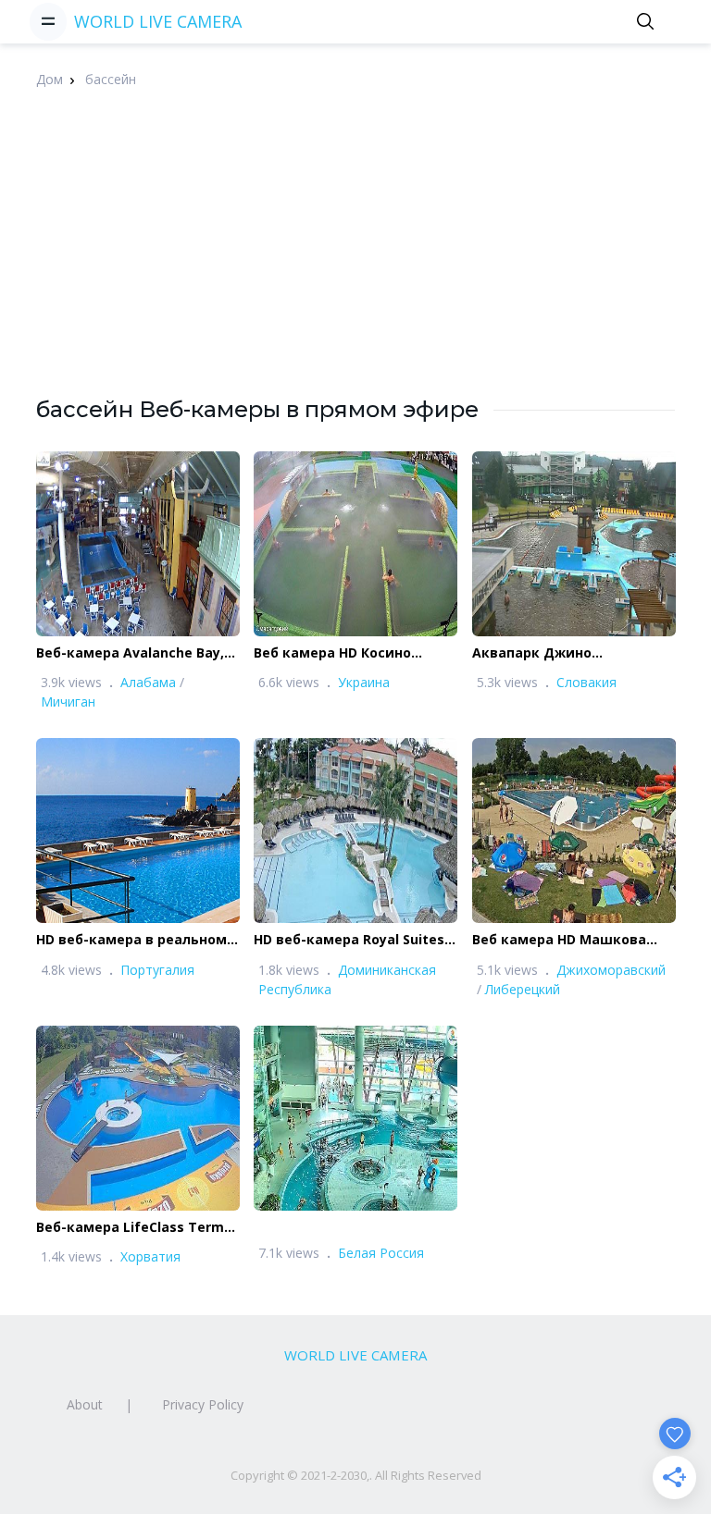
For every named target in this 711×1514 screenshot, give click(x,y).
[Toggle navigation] (48, 21)
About (85, 1404)
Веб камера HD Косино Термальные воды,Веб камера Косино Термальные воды (354, 653)
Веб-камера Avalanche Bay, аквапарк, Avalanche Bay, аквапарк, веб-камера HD (130, 653)
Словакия (586, 682)
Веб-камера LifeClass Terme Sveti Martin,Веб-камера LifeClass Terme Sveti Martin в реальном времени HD (134, 1227)
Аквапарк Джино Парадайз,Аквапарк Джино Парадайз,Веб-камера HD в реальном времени (568, 653)
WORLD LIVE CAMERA (158, 21)
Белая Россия (381, 1253)
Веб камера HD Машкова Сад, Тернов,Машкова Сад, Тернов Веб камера (567, 940)
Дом (49, 79)
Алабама (148, 682)
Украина (364, 682)
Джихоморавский (611, 970)
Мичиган (68, 701)
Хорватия (150, 1256)
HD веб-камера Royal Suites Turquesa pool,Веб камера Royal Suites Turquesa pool (349, 940)
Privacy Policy (202, 1404)
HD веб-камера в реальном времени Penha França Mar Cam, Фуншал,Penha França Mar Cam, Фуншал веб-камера (131, 940)
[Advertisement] (355, 244)
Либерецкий (522, 989)
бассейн (110, 79)
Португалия (157, 970)
